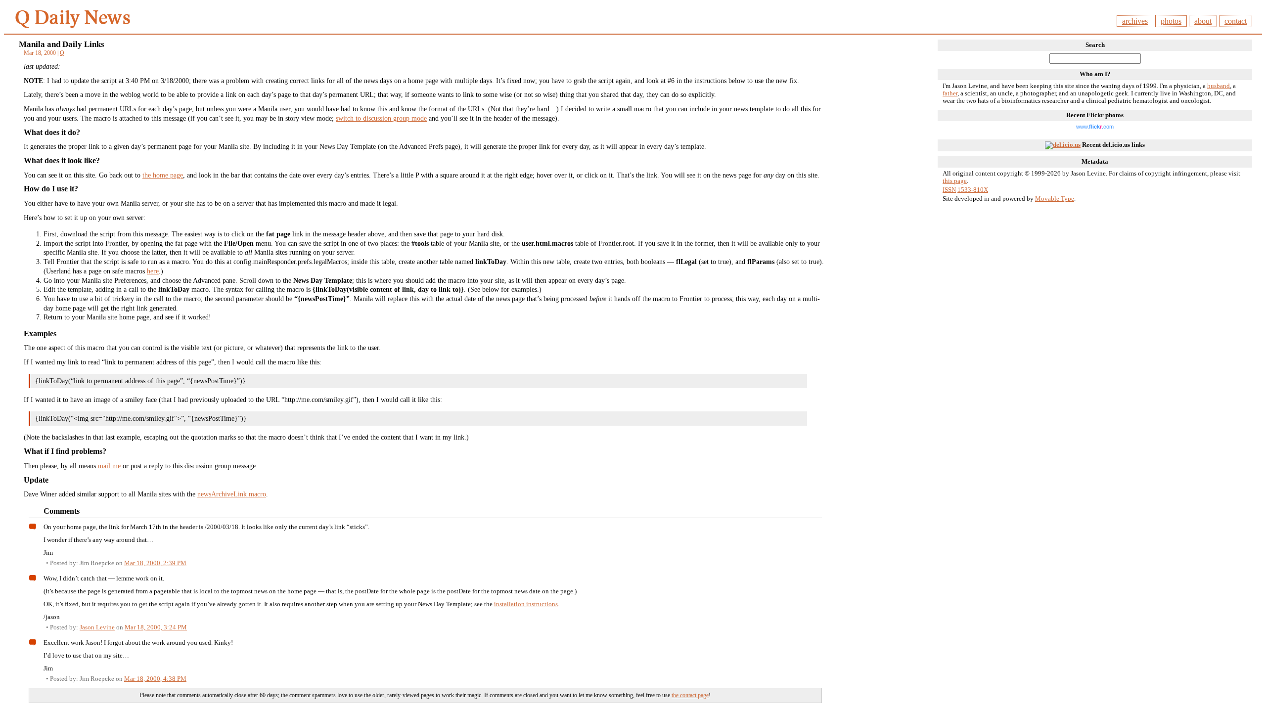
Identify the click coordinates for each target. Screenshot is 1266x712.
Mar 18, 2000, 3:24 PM (156, 627)
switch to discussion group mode (381, 118)
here (153, 271)
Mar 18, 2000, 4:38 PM (155, 678)
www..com (1095, 127)
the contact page (690, 695)
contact (1235, 21)
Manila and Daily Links (61, 44)
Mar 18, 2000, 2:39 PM (155, 563)
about (1203, 21)
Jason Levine (97, 627)
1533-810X (972, 189)
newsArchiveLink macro (231, 494)
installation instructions (526, 604)
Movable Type (1054, 198)
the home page (162, 175)
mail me (109, 466)
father (950, 93)
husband (1218, 86)
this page (955, 181)
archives (1135, 21)
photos (1171, 21)
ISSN (949, 189)
